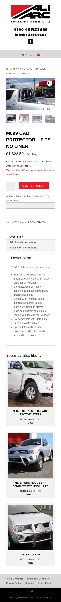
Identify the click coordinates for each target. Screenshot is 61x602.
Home (9, 69)
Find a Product (15, 578)
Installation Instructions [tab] (23, 247)
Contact (29, 583)
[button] (49, 83)
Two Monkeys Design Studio (35, 597)
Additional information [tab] (22, 242)
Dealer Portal (44, 583)
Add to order (34, 185)
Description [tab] (16, 236)
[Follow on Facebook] (30, 41)
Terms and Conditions (39, 578)
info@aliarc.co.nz (30, 35)
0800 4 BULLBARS (30, 30)
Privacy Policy (13, 583)
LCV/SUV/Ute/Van (23, 69)
